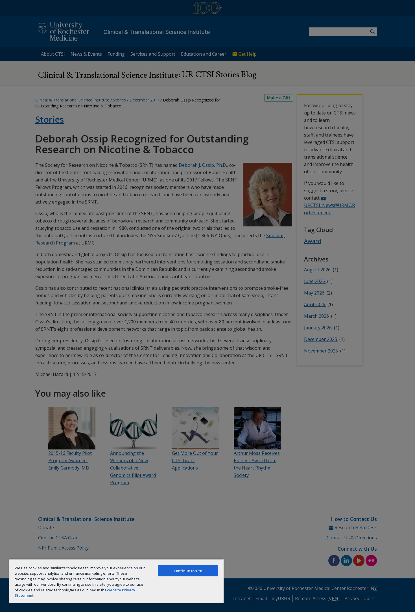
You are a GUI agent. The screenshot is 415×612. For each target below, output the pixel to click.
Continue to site (188, 570)
